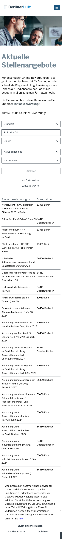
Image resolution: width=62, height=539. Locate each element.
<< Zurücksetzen (31, 180)
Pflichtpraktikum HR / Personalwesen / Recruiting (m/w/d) (16, 233)
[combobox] (31, 141)
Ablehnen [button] (43, 531)
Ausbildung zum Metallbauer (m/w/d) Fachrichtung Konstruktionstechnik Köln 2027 (19, 369)
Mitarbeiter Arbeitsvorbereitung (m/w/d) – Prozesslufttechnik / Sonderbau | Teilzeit (18, 276)
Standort (42, 199)
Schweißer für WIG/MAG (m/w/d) (19, 219)
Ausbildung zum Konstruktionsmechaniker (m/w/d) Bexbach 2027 (15, 430)
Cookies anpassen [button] (17, 531)
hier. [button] (21, 518)
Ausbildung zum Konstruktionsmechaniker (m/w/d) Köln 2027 (15, 416)
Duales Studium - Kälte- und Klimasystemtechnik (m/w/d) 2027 (17, 312)
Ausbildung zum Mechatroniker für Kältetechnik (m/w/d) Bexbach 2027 (18, 384)
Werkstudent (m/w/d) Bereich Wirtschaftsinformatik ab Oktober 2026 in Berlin (17, 209)
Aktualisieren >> (31, 186)
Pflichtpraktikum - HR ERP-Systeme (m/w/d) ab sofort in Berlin (17, 248)
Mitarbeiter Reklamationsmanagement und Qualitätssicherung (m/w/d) (18, 262)
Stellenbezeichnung (14, 199)
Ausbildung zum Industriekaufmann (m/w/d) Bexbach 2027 (16, 473)
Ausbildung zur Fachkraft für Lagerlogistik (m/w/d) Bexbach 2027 (18, 337)
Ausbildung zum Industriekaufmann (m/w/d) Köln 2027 (19, 459)
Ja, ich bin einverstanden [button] (30, 526)
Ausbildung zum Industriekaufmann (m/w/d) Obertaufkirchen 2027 (16, 445)
